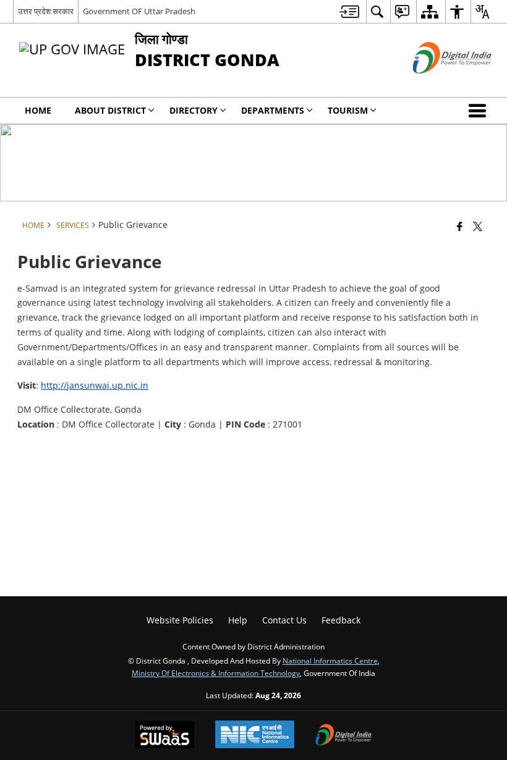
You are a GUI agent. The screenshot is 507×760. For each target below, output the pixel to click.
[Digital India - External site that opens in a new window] (437, 84)
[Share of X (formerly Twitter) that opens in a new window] (477, 226)
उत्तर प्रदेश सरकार (46, 11)
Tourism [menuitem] (348, 110)
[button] (480, 111)
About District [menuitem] (110, 110)
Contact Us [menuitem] (284, 620)
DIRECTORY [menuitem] (193, 110)
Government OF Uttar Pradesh (139, 11)
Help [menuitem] (237, 620)
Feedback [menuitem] (341, 620)
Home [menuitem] (38, 110)
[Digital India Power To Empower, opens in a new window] (343, 736)
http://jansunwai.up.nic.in (94, 385)
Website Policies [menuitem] (180, 620)
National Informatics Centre (330, 660)
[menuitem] (349, 11)
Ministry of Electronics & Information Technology (216, 673)
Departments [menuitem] (272, 110)
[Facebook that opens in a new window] (459, 226)
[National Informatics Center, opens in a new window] (255, 735)
